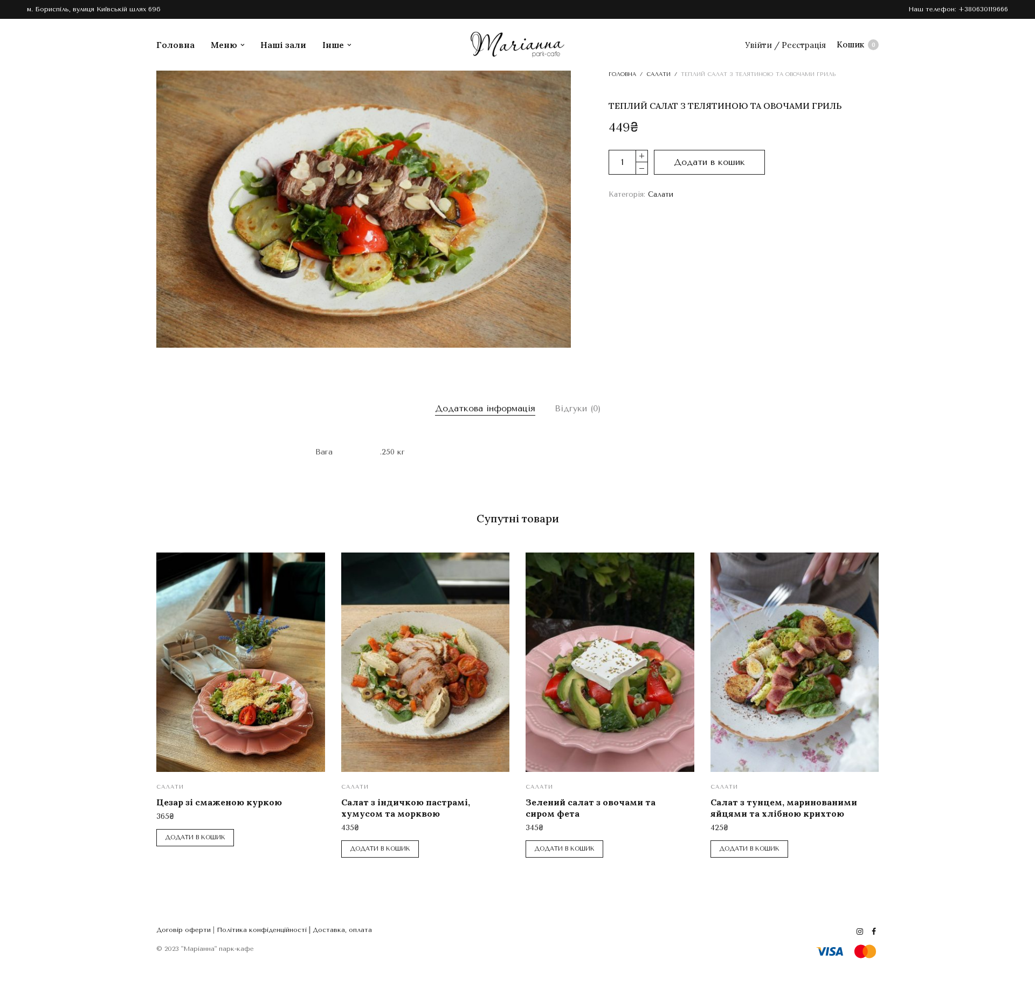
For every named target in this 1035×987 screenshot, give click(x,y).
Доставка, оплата (342, 930)
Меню (224, 44)
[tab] (485, 409)
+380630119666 (983, 9)
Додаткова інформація (485, 408)
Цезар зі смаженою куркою (219, 802)
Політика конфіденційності (262, 930)
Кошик (856, 44)
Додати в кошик (709, 162)
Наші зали (283, 44)
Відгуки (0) (578, 408)
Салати (658, 74)
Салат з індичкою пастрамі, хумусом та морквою (405, 808)
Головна (175, 44)
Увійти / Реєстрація (785, 45)
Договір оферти (183, 930)
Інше (333, 44)
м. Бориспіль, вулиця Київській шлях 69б (94, 9)
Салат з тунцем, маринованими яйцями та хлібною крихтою (783, 808)
